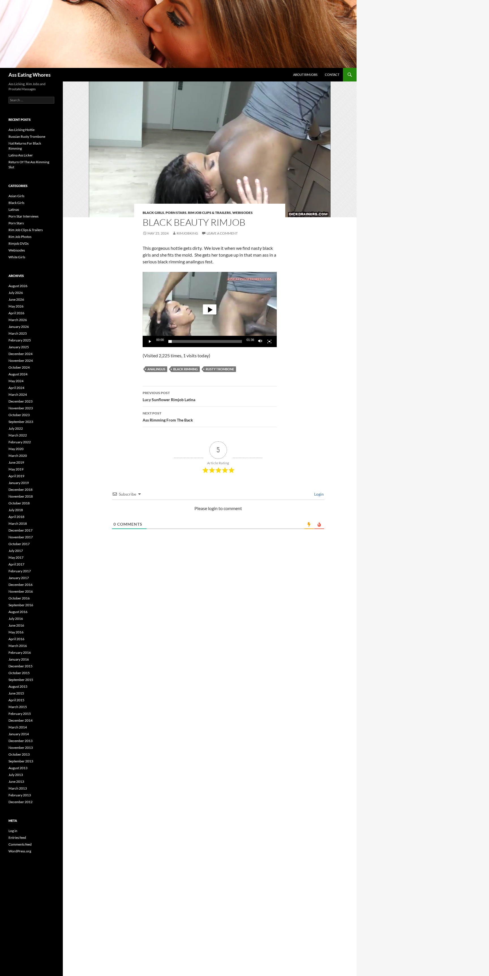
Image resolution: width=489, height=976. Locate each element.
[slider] (205, 341)
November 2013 (20, 747)
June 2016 (16, 625)
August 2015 (17, 686)
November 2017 (20, 537)
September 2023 (20, 422)
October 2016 (19, 598)
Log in (12, 831)
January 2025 (18, 347)
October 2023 (19, 415)
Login (318, 494)
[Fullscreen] (269, 341)
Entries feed (17, 837)
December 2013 (20, 741)
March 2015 (17, 707)
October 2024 (19, 367)
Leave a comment (222, 233)
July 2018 (15, 510)
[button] (209, 309)
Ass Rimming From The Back (168, 416)
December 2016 (20, 584)
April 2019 (16, 476)
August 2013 (17, 768)
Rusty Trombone (220, 369)
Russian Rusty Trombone (26, 136)
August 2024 (17, 374)
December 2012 (20, 802)
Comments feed (20, 844)
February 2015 (19, 713)
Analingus (156, 369)
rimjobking (187, 233)
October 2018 (19, 503)
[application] (210, 309)
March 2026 (17, 320)
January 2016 (18, 659)
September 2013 (20, 761)
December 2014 (20, 720)
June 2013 (16, 781)
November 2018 (20, 496)
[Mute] (260, 341)
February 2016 (19, 652)
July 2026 (15, 293)
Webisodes (242, 212)
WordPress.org (19, 851)
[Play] (150, 341)
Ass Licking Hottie (21, 130)
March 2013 (17, 788)
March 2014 (17, 727)
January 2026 (18, 326)
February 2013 (19, 795)
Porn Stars (176, 212)
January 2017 (18, 578)
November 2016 (20, 591)
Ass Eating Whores (29, 75)
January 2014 (18, 734)
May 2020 (15, 449)
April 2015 (16, 700)
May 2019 (15, 469)
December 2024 (20, 354)
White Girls (16, 257)
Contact (332, 74)
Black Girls (153, 212)
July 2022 (15, 428)
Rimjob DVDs (18, 243)
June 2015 (16, 693)
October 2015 (19, 673)
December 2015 (20, 666)
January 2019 (18, 483)
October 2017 (19, 544)
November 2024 (20, 360)
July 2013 (15, 775)
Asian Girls (16, 196)
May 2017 (15, 557)
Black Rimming (185, 369)
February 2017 (19, 571)
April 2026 (16, 313)
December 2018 (20, 489)
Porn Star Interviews (23, 216)
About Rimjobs (305, 74)
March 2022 (17, 435)
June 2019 (16, 462)
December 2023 (20, 401)
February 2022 (19, 442)
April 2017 (16, 564)
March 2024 (17, 394)
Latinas (13, 209)
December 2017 (20, 530)
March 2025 (17, 333)
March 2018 (17, 523)
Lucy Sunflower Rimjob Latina (169, 396)
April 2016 (16, 639)
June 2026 (16, 299)
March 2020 (17, 455)
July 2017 (15, 551)
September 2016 (20, 605)
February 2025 (19, 340)
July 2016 (15, 618)
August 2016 (17, 612)
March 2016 (17, 646)
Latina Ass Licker (20, 155)
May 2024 (15, 381)
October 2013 (19, 754)
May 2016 (15, 632)
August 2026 (17, 286)
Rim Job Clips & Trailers (209, 212)
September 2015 (20, 680)
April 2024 (16, 388)
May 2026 (15, 306)
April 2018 (16, 517)
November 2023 (20, 408)
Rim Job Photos (19, 237)
